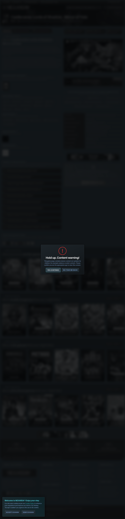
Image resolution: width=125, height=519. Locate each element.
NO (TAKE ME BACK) (70, 270)
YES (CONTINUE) (53, 270)
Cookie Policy (29, 503)
